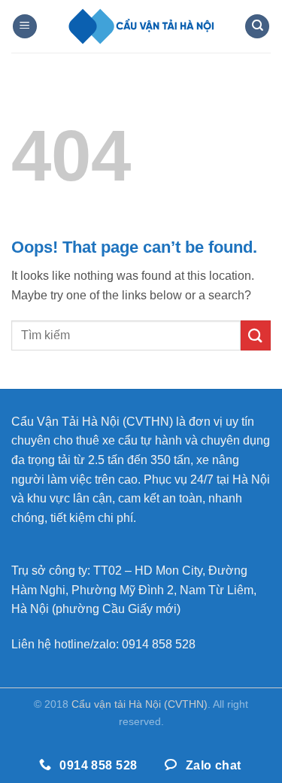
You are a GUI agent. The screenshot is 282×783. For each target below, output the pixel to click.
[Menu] (25, 26)
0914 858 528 (159, 644)
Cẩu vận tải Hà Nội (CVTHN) (139, 704)
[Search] (257, 26)
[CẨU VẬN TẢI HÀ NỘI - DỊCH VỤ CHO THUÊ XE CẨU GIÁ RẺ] (141, 26)
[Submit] (256, 335)
